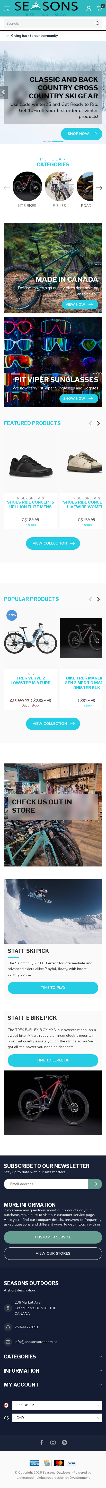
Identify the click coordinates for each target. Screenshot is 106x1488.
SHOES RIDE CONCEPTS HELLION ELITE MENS (30, 504)
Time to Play (53, 987)
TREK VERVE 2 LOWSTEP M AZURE (30, 680)
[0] (99, 8)
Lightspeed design (51, 1477)
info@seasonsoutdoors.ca (36, 1341)
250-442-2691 (26, 1327)
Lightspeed (25, 1477)
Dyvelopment (80, 1477)
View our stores (53, 1253)
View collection (50, 543)
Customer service (53, 1237)
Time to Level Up (53, 1060)
